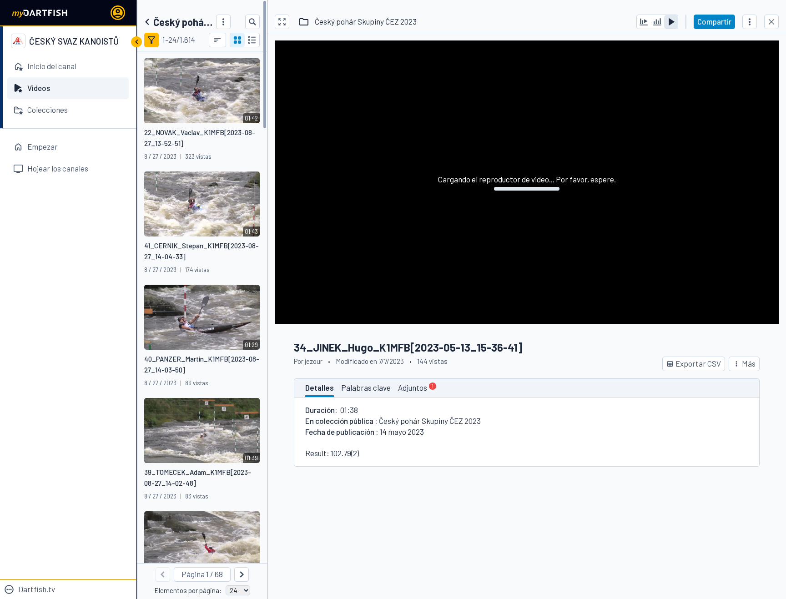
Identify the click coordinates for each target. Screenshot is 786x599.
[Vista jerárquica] (252, 40)
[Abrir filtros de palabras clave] (151, 40)
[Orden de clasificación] (217, 40)
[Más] (223, 22)
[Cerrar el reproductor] (771, 22)
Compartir (714, 21)
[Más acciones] (749, 22)
